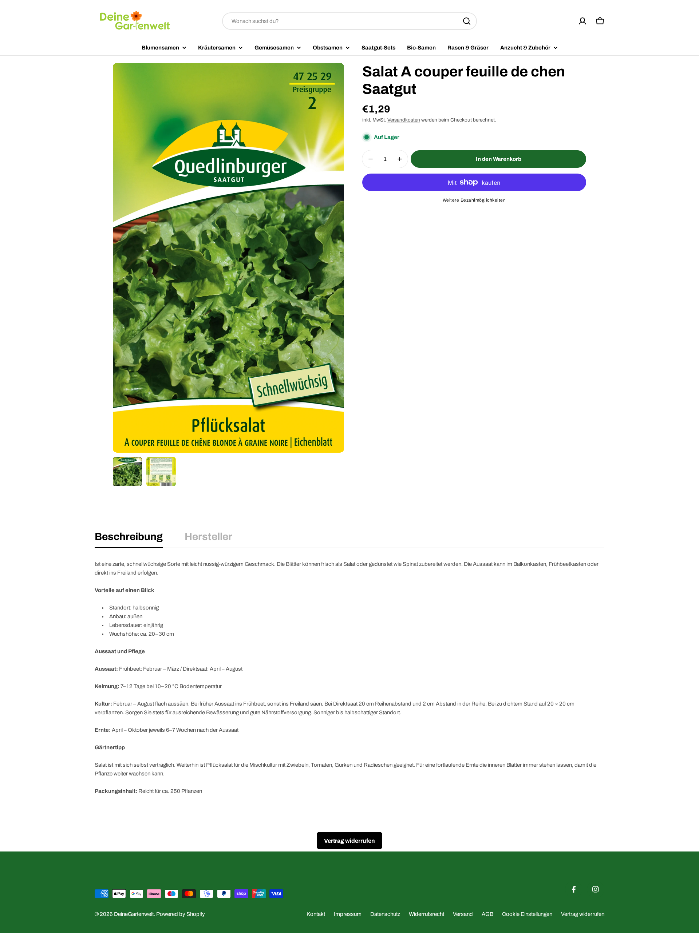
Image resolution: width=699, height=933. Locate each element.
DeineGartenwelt (134, 914)
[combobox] (349, 21)
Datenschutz (385, 914)
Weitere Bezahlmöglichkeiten (474, 200)
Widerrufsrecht (426, 914)
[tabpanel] (349, 677)
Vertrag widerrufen (582, 914)
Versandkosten (403, 120)
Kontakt (316, 914)
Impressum (348, 914)
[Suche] (466, 21)
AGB (487, 914)
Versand (463, 914)
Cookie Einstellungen (527, 914)
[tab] (129, 539)
